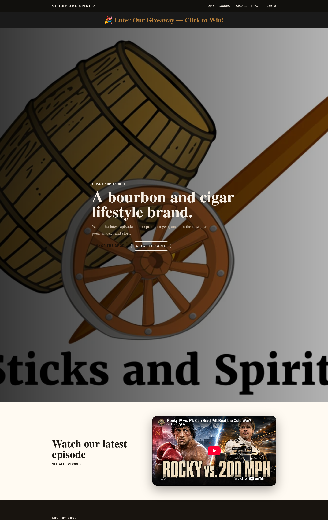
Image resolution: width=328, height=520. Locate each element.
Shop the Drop (110, 245)
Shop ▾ (209, 5)
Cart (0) (271, 5)
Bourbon (225, 5)
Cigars (242, 5)
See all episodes (66, 464)
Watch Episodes (151, 245)
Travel (256, 5)
